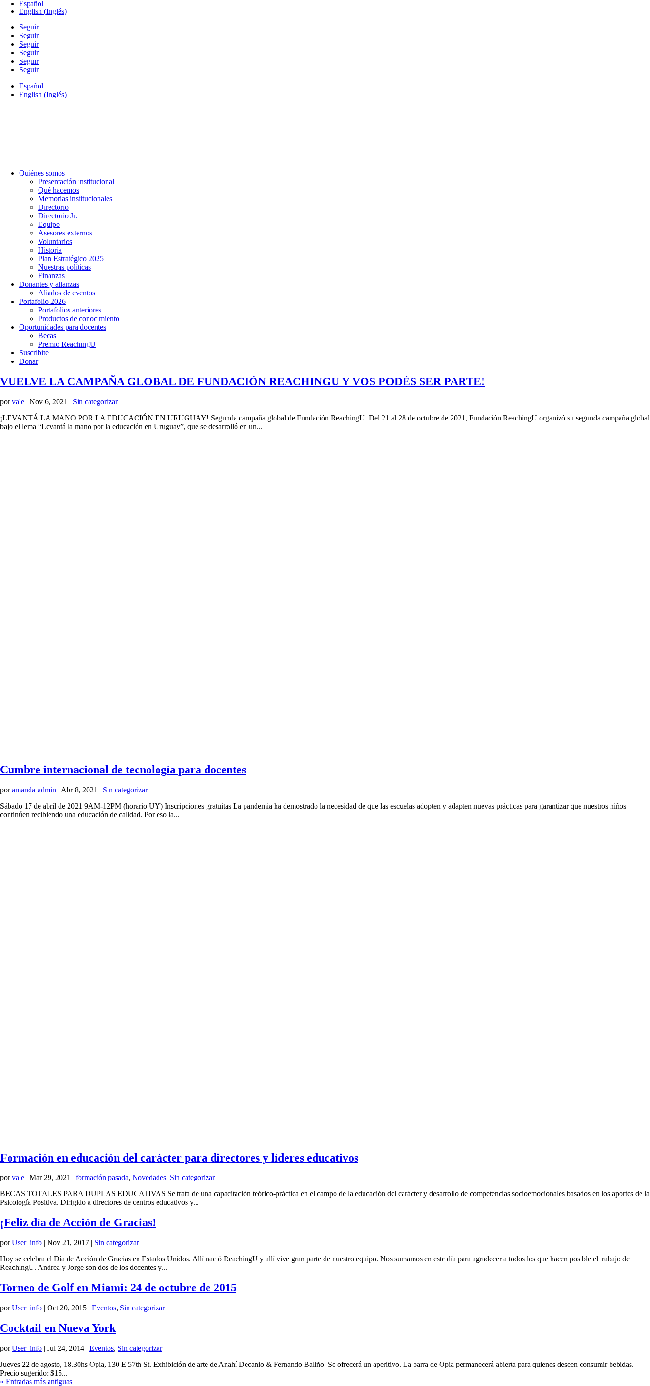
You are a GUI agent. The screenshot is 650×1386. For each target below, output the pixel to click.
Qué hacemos (58, 190)
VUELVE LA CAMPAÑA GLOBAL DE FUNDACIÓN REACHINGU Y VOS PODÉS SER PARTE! (242, 381)
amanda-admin (34, 790)
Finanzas (51, 276)
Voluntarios (55, 241)
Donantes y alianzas (49, 284)
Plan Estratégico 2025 (71, 258)
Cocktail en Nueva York (58, 1328)
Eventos (104, 1308)
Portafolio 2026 (42, 301)
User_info (27, 1243)
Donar (28, 361)
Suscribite (34, 353)
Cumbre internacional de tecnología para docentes (123, 769)
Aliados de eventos (66, 293)
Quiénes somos (42, 173)
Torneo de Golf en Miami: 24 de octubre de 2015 (118, 1287)
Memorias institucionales (75, 199)
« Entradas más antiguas (36, 1381)
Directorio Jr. (57, 216)
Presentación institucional (76, 181)
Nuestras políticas (64, 267)
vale (18, 402)
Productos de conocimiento (78, 318)
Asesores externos (65, 233)
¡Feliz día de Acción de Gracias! (78, 1222)
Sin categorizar (95, 402)
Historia (50, 250)
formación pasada (102, 1177)
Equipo (49, 224)
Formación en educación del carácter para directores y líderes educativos (179, 1158)
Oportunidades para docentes (62, 327)
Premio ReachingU (67, 344)
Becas (47, 336)
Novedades (149, 1177)
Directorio (53, 207)
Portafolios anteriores (69, 310)
